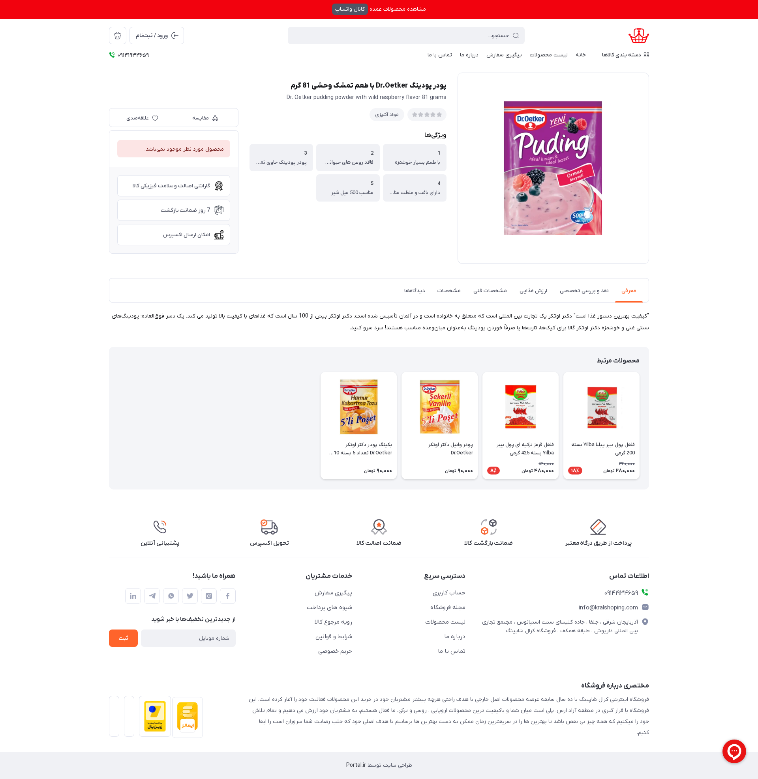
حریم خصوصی (335, 651)
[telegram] (152, 596)
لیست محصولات (445, 622)
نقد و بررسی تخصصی (584, 291)
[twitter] (190, 596)
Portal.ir (356, 765)
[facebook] (228, 596)
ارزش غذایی (533, 291)
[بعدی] (109, 425)
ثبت (123, 638)
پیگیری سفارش (333, 593)
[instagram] (209, 596)
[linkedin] (133, 596)
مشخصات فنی (490, 291)
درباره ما (454, 637)
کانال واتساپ (350, 9)
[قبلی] (649, 425)
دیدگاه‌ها (414, 291)
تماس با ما (451, 651)
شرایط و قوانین (333, 637)
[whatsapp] (171, 596)
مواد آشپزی (387, 114)
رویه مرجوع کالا (333, 622)
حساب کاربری (449, 593)
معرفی (628, 291)
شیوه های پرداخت (329, 607)
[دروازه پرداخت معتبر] (152, 719)
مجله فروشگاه (447, 607)
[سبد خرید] (117, 35)
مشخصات (449, 291)
